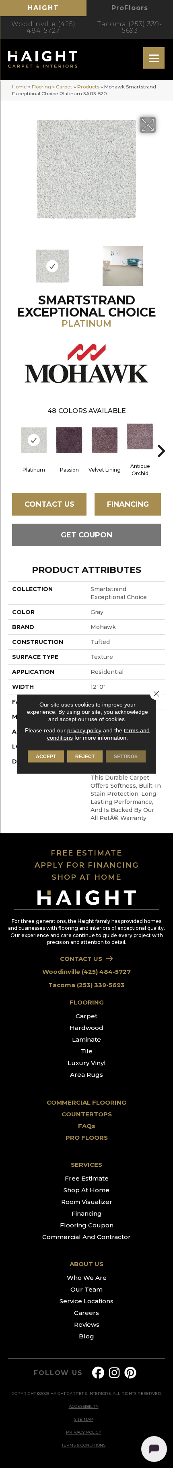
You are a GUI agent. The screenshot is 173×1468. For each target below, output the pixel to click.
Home (19, 87)
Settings (126, 756)
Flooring (41, 87)
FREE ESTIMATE (86, 853)
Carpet (64, 87)
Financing (128, 504)
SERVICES (86, 1164)
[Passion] (69, 440)
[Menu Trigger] (154, 58)
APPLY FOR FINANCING (87, 865)
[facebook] (98, 1373)
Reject (85, 756)
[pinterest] (130, 1373)
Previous (12, 262)
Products (88, 87)
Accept (46, 756)
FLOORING (87, 1002)
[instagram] (114, 1373)
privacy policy (84, 730)
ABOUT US (86, 1264)
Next (161, 262)
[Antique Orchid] (140, 436)
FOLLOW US (58, 1373)
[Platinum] (33, 440)
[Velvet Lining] (104, 440)
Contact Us (49, 504)
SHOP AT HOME (86, 877)
